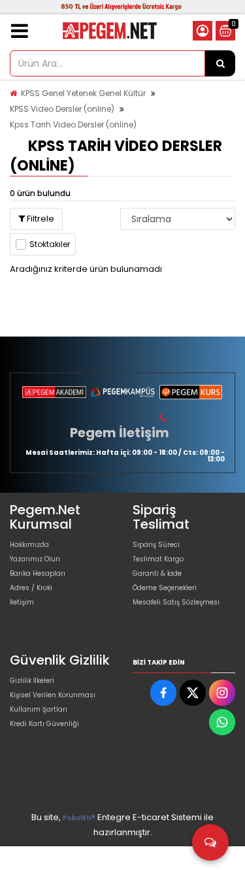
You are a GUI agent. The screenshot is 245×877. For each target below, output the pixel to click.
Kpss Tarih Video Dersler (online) (73, 124)
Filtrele (39, 218)
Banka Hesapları (37, 573)
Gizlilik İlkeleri (32, 681)
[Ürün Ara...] (220, 63)
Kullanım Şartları (38, 709)
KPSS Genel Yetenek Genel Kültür (83, 93)
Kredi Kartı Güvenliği (44, 724)
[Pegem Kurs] (191, 392)
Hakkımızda (29, 545)
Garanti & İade (157, 573)
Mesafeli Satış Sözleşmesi (176, 602)
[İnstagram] (222, 693)
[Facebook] (163, 693)
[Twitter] (193, 693)
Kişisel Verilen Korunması (52, 695)
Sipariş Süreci (156, 545)
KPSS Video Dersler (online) (62, 108)
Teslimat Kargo (158, 559)
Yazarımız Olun (35, 559)
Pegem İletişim (119, 432)
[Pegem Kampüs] (122, 392)
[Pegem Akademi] (54, 392)
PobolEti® (79, 818)
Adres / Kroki (31, 588)
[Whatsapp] (222, 722)
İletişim (22, 602)
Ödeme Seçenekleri (165, 588)
